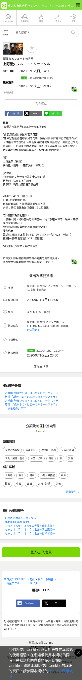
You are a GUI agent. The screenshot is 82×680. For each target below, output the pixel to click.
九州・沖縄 (44, 483)
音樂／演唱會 (12, 450)
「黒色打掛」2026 (15, 408)
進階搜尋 (71, 491)
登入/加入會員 (41, 552)
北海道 (8, 475)
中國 (18, 483)
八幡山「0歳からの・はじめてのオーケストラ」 (33, 392)
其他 (70, 458)
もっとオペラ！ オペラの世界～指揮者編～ (30, 533)
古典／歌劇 (68, 450)
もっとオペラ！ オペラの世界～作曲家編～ (30, 525)
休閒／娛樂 (36, 458)
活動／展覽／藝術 (14, 458)
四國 (29, 483)
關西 (7, 483)
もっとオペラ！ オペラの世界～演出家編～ (30, 529)
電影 (51, 458)
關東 (31, 475)
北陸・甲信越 (47, 475)
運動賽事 (30, 450)
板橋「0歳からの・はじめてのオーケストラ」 (31, 396)
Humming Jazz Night (17, 521)
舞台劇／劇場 (48, 450)
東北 (21, 475)
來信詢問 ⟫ (33, 329)
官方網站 (41, 103)
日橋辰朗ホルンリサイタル (20, 518)
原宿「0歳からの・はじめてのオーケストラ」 (31, 404)
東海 (63, 475)
